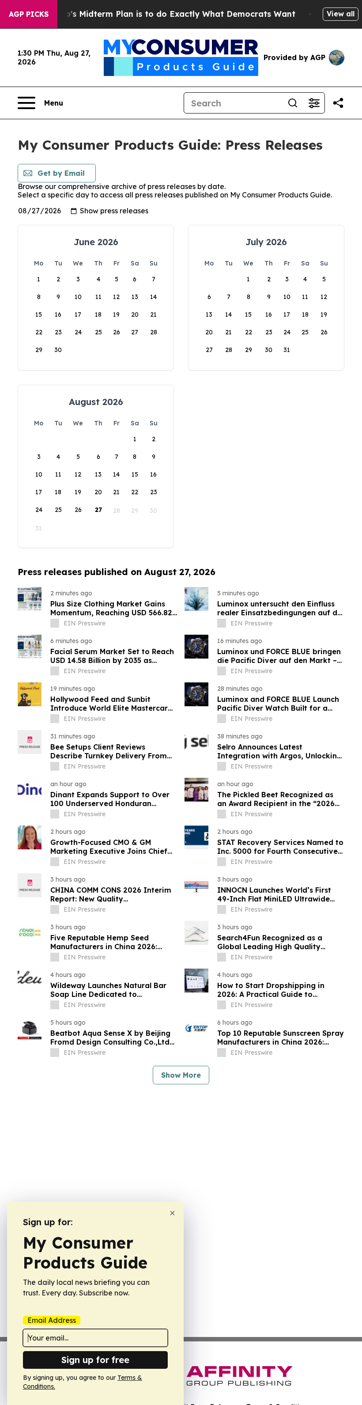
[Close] (172, 1213)
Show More (181, 1075)
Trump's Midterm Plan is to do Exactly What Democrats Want (170, 14)
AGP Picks (29, 14)
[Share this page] (338, 103)
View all (340, 13)
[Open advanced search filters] (313, 103)
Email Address (51, 1320)
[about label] (54, 623)
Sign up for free (95, 1359)
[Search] (292, 103)
